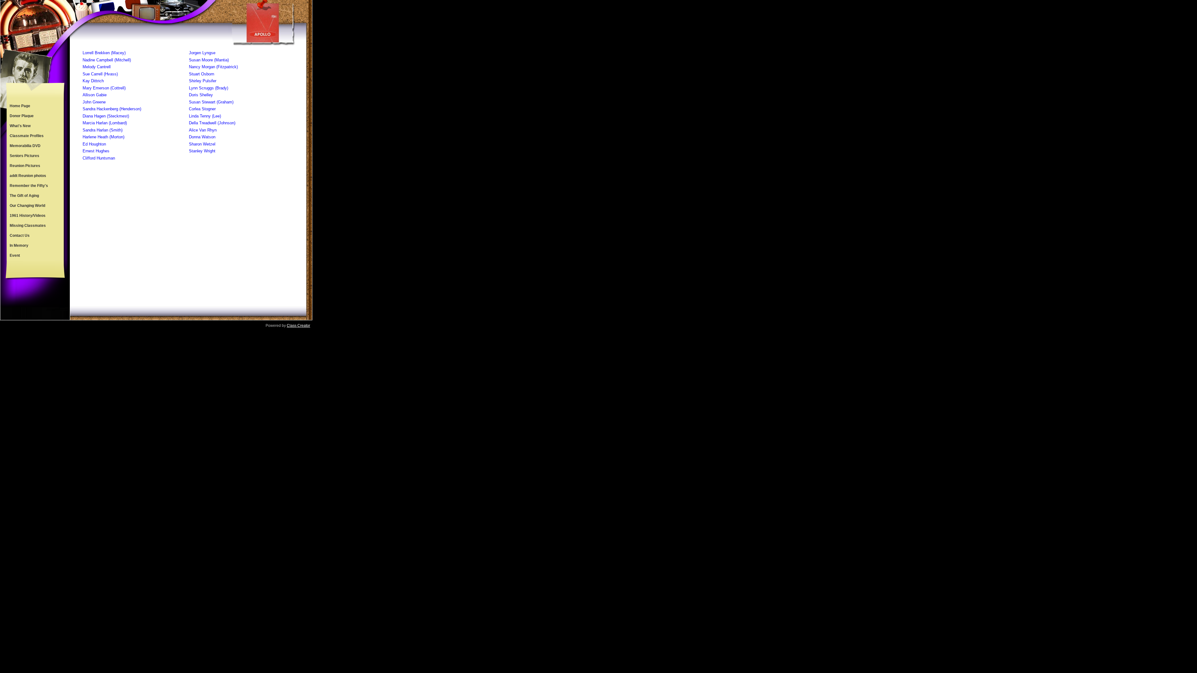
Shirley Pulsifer (202, 81)
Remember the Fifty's (29, 186)
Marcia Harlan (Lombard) (105, 123)
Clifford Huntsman (99, 158)
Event (15, 255)
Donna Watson (202, 137)
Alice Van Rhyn (203, 130)
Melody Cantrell (97, 66)
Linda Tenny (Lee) (205, 116)
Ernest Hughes (96, 151)
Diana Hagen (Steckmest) (106, 116)
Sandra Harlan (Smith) (103, 130)
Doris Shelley (201, 95)
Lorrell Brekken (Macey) (104, 52)
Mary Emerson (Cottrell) (104, 88)
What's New (20, 126)
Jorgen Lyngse (202, 52)
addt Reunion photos (28, 176)
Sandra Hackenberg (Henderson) (112, 109)
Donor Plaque (22, 116)
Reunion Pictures (25, 166)
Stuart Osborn (201, 74)
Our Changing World (27, 205)
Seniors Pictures (24, 156)
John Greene (94, 102)
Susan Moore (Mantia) (209, 60)
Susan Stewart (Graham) (211, 102)
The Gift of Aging (24, 195)
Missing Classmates (28, 225)
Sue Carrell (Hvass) (100, 74)
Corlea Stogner (202, 109)
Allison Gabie (95, 95)
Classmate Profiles (27, 136)
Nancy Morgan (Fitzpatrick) (213, 66)
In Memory (19, 245)
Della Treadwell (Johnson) (212, 123)
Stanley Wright (202, 151)
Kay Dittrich (93, 81)
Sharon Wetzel (202, 144)
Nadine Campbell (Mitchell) (107, 60)
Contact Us (20, 235)
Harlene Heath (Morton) (103, 137)
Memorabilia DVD (25, 146)
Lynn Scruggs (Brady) (208, 88)
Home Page (20, 106)
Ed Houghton (94, 144)
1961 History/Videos (28, 215)
